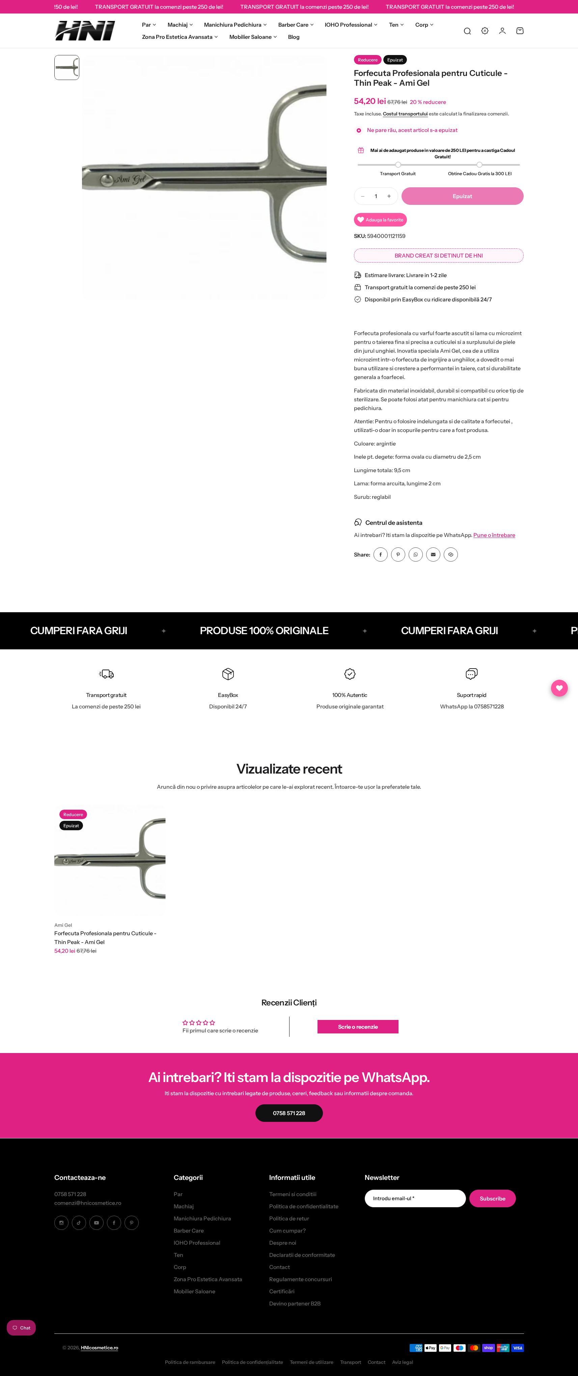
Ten (393, 24)
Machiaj (178, 24)
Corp (421, 24)
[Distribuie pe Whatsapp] (416, 554)
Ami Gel (63, 925)
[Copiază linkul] (451, 554)
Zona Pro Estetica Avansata (177, 36)
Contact (279, 1267)
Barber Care (293, 24)
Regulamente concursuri (300, 1279)
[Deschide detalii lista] (559, 688)
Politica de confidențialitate (252, 1362)
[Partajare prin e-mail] (433, 554)
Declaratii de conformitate (302, 1254)
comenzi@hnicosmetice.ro (87, 1202)
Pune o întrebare (494, 535)
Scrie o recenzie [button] (358, 1026)
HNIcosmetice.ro (99, 1348)
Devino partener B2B (295, 1303)
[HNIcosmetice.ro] (84, 31)
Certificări (282, 1291)
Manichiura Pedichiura (233, 24)
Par (146, 24)
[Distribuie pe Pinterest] (398, 554)
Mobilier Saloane (250, 36)
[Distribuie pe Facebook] (381, 554)
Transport (350, 1362)
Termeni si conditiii (292, 1194)
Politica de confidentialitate (303, 1206)
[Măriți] (204, 177)
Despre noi (282, 1242)
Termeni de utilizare (311, 1362)
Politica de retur (289, 1218)
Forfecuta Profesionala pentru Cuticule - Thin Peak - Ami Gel (105, 937)
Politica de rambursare (190, 1362)
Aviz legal (402, 1362)
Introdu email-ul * (393, 1198)
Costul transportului (405, 114)
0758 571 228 (70, 1194)
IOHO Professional (348, 24)
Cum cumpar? (287, 1230)
